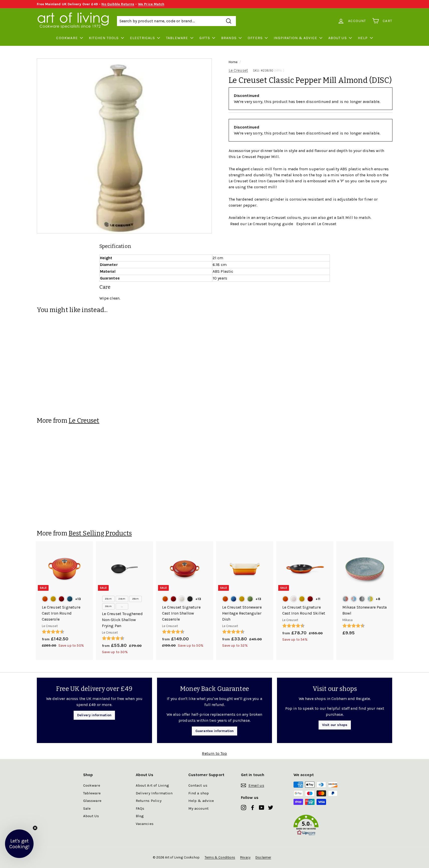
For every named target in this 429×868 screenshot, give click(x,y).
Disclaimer (263, 857)
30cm (108, 606)
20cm (108, 598)
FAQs (140, 808)
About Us (337, 38)
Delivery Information (154, 793)
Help (363, 38)
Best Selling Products (100, 533)
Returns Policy (149, 800)
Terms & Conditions (220, 857)
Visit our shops (334, 725)
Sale (87, 808)
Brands (229, 38)
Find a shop (198, 793)
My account (198, 808)
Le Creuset (238, 70)
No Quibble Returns (117, 4)
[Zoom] (124, 146)
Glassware (92, 800)
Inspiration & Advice (295, 38)
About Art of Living (152, 785)
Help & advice (201, 800)
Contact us (198, 785)
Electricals (142, 38)
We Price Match (151, 4)
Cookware (67, 38)
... (121, 606)
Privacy (245, 857)
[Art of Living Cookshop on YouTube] (261, 807)
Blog (140, 816)
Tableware (177, 38)
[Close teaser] (35, 827)
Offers (255, 38)
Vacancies (145, 823)
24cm (121, 598)
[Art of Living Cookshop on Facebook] (252, 807)
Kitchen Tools (104, 38)
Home (233, 62)
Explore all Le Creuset (316, 223)
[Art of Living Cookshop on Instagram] (243, 807)
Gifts (204, 38)
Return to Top (214, 753)
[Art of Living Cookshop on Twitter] (270, 807)
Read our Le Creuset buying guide (261, 223)
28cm (135, 598)
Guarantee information (214, 731)
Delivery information (94, 715)
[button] (320, 826)
